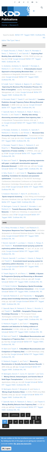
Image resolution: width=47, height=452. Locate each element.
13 (28, 415)
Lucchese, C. (22, 243)
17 (10, 422)
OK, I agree (6, 448)
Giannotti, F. (26, 53)
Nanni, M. (28, 51)
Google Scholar (19, 59)
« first (5, 415)
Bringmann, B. (25, 389)
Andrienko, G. (15, 130)
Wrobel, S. (27, 133)
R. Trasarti (5, 51)
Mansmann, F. (15, 194)
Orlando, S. (31, 243)
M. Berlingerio (6, 206)
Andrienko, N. (16, 66)
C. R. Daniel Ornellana (9, 286)
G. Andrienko (6, 66)
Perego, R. (39, 243)
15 (38, 418)
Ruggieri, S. (15, 324)
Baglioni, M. (28, 84)
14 (33, 418)
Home (4, 25)
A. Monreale (6, 99)
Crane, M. (23, 173)
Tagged (27, 35)
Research (14, 25)
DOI (10, 59)
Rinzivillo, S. (13, 51)
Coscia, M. (15, 206)
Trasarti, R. (21, 99)
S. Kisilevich (6, 194)
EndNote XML (40, 35)
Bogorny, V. (6, 148)
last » (6, 426)
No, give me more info (22, 444)
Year (16, 40)
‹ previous (14, 415)
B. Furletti (5, 84)
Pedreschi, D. (13, 53)
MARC (32, 35)
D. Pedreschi (6, 324)
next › (38, 422)
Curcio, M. (23, 374)
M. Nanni (5, 160)
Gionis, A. (36, 389)
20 (26, 422)
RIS (44, 38)
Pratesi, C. (39, 84)
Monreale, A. (36, 51)
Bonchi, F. (15, 374)
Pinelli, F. (21, 51)
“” (23, 102)
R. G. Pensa (6, 228)
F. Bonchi (5, 243)
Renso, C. (5, 53)
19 (21, 422)
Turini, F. (12, 84)
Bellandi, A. (19, 84)
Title (8, 40)
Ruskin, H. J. (12, 173)
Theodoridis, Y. (28, 296)
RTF (22, 35)
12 (22, 415)
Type (12, 40)
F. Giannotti (5, 112)
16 (5, 422)
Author (4, 40)
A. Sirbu (4, 173)
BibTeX (17, 35)
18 (15, 422)
